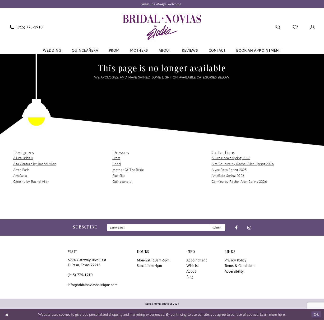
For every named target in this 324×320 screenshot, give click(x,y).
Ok (316, 314)
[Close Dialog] (7, 314)
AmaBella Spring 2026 (228, 175)
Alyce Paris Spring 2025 (229, 169)
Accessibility (234, 271)
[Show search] (278, 27)
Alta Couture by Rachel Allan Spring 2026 (243, 163)
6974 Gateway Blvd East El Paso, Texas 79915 (87, 262)
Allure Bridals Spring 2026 (231, 157)
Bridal (116, 163)
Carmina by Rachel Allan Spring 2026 (239, 181)
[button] (312, 27)
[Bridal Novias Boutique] (162, 27)
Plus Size (118, 175)
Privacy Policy (235, 260)
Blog (189, 276)
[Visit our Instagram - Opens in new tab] (249, 227)
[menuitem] (26, 27)
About (191, 271)
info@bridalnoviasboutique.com (93, 284)
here (281, 314)
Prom (116, 157)
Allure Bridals (23, 157)
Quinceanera (121, 181)
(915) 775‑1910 (80, 274)
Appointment (196, 260)
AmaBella (20, 175)
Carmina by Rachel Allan (31, 181)
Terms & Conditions (240, 265)
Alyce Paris (21, 169)
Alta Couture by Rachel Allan (34, 163)
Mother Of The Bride (128, 169)
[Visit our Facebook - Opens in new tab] (236, 227)
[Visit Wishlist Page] (295, 27)
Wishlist (192, 265)
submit (217, 227)
